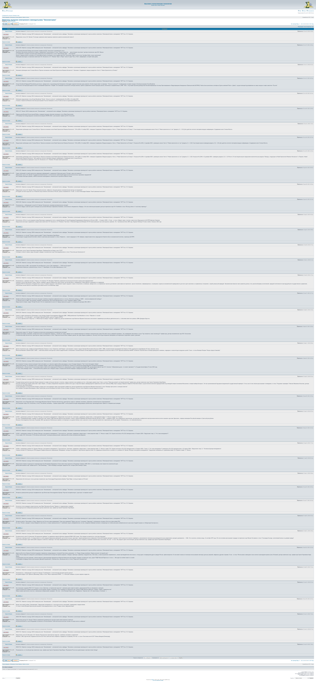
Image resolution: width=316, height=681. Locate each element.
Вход (4, 10)
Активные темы (16, 15)
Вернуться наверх (6, 61)
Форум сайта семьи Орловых (158, 5)
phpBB (152, 679)
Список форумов (5, 17)
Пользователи (311, 10)
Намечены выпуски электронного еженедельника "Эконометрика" (29, 20)
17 (308, 23)
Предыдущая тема (302, 26)
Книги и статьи (26, 17)
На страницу (293, 23)
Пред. (297, 23)
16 (307, 23)
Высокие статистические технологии (158, 4)
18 (310, 23)
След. (312, 23)
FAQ (300, 10)
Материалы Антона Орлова (16, 17)
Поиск (304, 10)
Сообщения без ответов (7, 15)
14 (304, 23)
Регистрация (10, 10)
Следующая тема (309, 26)
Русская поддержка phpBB (158, 680)
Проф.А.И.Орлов (11, 21)
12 (301, 23)
